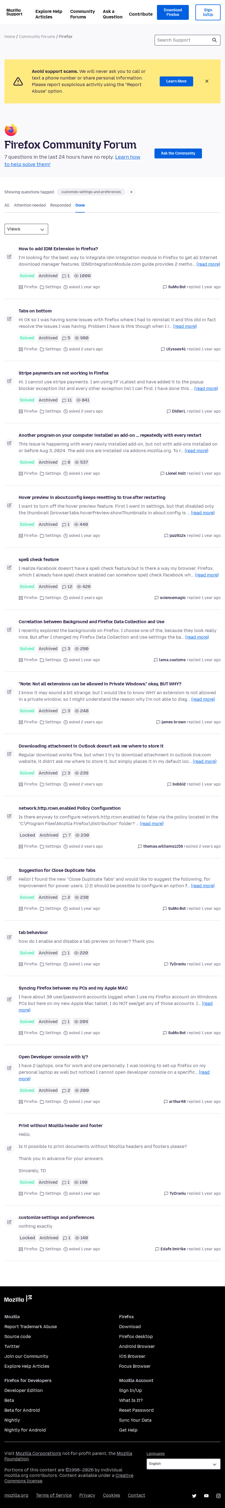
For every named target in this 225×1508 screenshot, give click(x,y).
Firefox (31, 287)
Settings (53, 287)
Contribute (141, 14)
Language (156, 1453)
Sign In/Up (208, 12)
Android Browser (137, 1346)
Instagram (218, 1496)
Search (214, 40)
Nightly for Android (25, 1430)
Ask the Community (178, 153)
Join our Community (26, 1356)
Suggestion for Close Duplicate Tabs (57, 870)
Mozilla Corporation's (38, 1453)
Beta (9, 1400)
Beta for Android (22, 1410)
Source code (17, 1336)
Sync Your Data (135, 1420)
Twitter (12, 1346)
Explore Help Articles (48, 14)
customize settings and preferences (56, 1217)
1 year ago (211, 287)
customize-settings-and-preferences (91, 192)
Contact (136, 1495)
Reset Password (136, 1410)
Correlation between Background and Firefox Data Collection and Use (91, 621)
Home (9, 36)
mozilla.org (16, 1495)
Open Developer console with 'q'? (53, 1056)
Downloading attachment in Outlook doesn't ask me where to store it (91, 746)
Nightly (12, 1420)
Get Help (128, 1430)
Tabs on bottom (35, 311)
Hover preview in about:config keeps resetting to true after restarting (92, 497)
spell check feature (39, 559)
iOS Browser (132, 1356)
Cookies (111, 1495)
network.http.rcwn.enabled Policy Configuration (70, 808)
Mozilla (18, 1299)
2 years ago (210, 846)
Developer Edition (23, 1390)
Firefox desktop (136, 1336)
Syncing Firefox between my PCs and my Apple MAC (73, 988)
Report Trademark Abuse (30, 1326)
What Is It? (131, 1400)
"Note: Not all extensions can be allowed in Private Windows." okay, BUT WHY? (100, 683)
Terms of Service (54, 1495)
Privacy (87, 1495)
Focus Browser (135, 1366)
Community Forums (82, 14)
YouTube (206, 1496)
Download (130, 1326)
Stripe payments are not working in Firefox (64, 373)
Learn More (176, 81)
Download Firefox (173, 12)
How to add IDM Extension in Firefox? (58, 248)
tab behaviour (33, 932)
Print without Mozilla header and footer (61, 1125)
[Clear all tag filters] (131, 192)
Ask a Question (113, 14)
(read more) (208, 264)
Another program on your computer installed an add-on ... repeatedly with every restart (110, 435)
